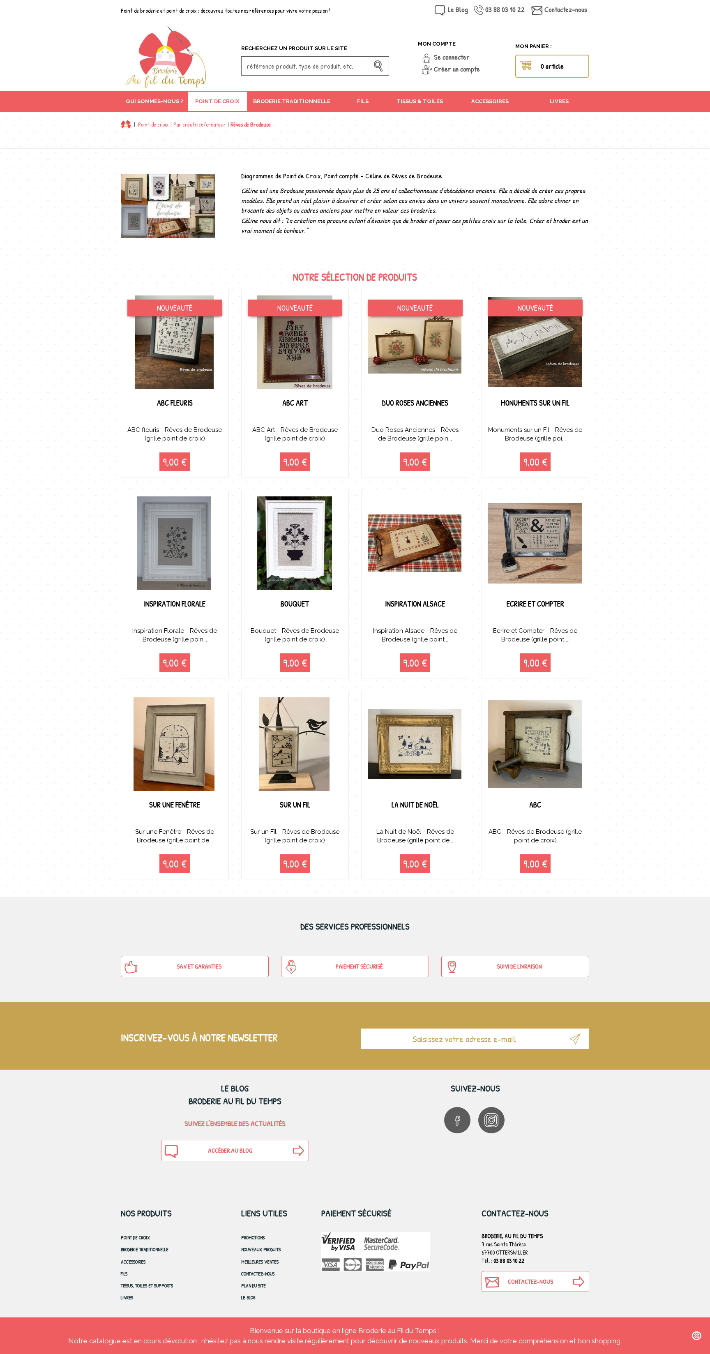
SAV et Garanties (199, 966)
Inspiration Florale (174, 604)
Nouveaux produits (261, 1249)
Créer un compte (457, 69)
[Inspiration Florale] (174, 543)
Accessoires (133, 1261)
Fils (124, 1273)
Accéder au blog (230, 1150)
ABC (535, 805)
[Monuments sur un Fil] (535, 342)
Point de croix (153, 124)
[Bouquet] (295, 543)
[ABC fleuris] (174, 342)
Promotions (253, 1237)
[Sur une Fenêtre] (174, 744)
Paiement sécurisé (359, 966)
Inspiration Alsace (415, 604)
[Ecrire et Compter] (535, 543)
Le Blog (458, 9)
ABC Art (295, 403)
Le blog (248, 1297)
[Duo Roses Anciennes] (415, 342)
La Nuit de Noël (415, 805)
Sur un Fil (295, 805)
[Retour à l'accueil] (126, 124)
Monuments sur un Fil (535, 403)
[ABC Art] (295, 342)
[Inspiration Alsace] (415, 543)
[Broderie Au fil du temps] (178, 56)
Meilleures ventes (260, 1261)
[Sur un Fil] (295, 744)
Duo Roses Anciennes (415, 403)
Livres (127, 1297)
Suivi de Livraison (519, 966)
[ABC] (535, 744)
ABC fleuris (175, 403)
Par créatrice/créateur (199, 124)
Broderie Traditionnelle (144, 1249)
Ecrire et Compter (535, 604)
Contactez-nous (565, 9)
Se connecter (452, 57)
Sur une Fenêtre (174, 805)
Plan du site (253, 1285)
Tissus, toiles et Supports (147, 1285)
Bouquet (295, 604)
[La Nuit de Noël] (415, 744)
